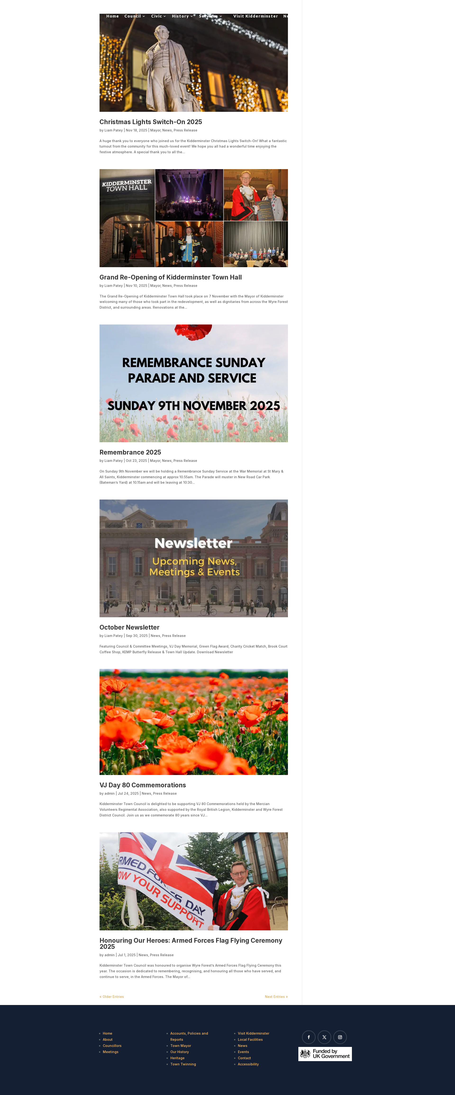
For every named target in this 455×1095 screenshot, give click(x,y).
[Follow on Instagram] (340, 1037)
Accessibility (248, 1064)
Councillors (112, 1046)
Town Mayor (180, 1046)
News (289, 16)
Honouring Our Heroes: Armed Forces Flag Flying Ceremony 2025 (191, 943)
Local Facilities (250, 1039)
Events (243, 1052)
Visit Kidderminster (255, 16)
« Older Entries (112, 997)
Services (208, 16)
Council (132, 16)
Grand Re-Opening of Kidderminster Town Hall (171, 277)
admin (110, 793)
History (180, 16)
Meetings (110, 1052)
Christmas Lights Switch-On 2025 (151, 122)
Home (112, 16)
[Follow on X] (324, 1037)
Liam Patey (114, 130)
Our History (179, 1052)
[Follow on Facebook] (309, 1037)
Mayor (155, 130)
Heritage (177, 1058)
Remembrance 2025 (130, 452)
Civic (156, 16)
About (108, 1039)
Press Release (185, 130)
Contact (340, 16)
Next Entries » (276, 997)
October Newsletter (129, 627)
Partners (315, 16)
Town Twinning (183, 1064)
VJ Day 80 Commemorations (143, 785)
